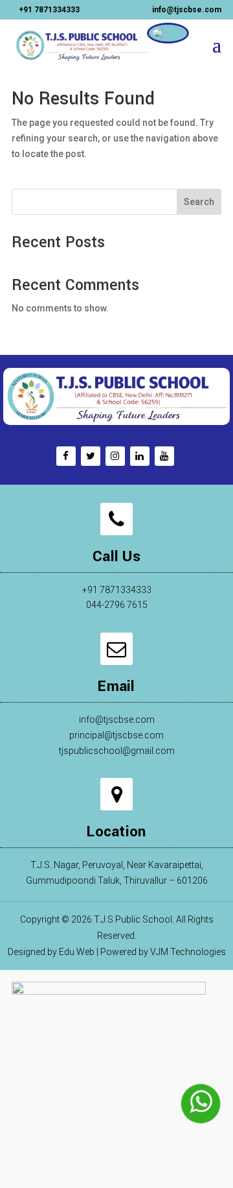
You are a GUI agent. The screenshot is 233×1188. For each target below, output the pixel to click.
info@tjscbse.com (117, 719)
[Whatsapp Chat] (200, 1103)
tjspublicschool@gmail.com (117, 751)
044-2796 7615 (117, 605)
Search (199, 202)
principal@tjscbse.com (116, 735)
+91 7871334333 (49, 9)
